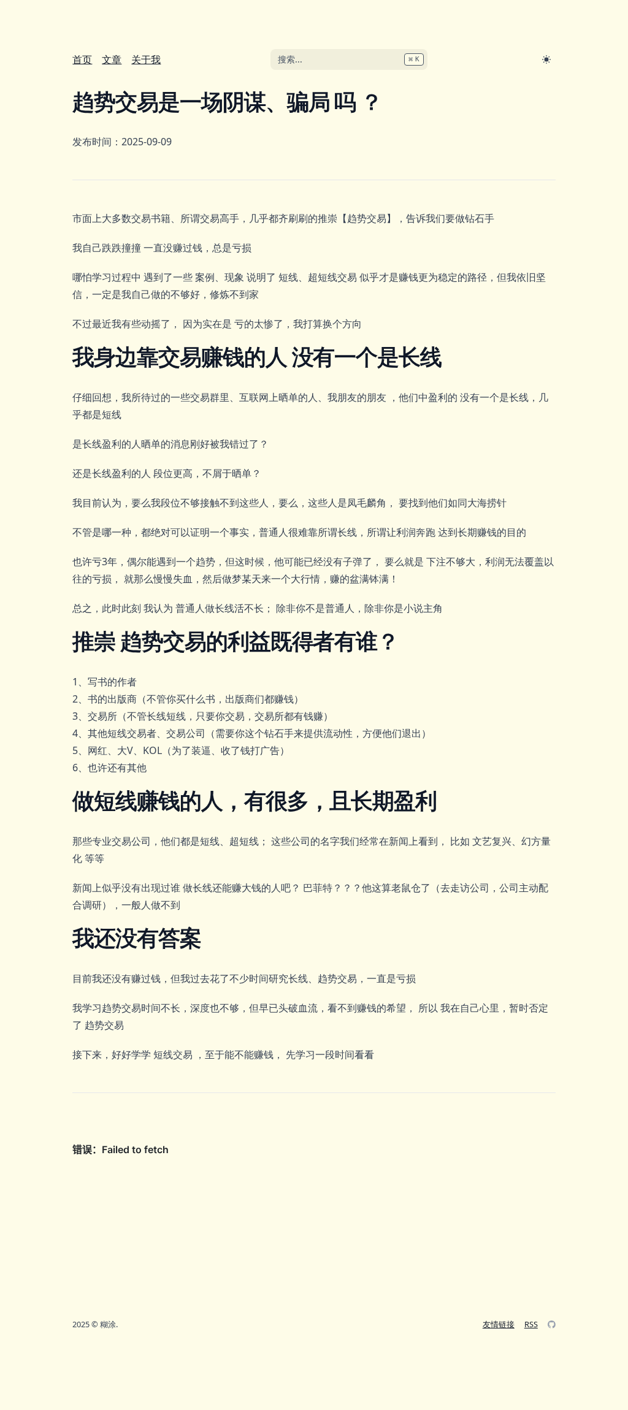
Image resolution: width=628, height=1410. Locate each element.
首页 (82, 59)
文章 (111, 59)
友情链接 (499, 1324)
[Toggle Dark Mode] (546, 59)
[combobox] (348, 59)
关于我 (146, 59)
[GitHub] (552, 1324)
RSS (531, 1324)
